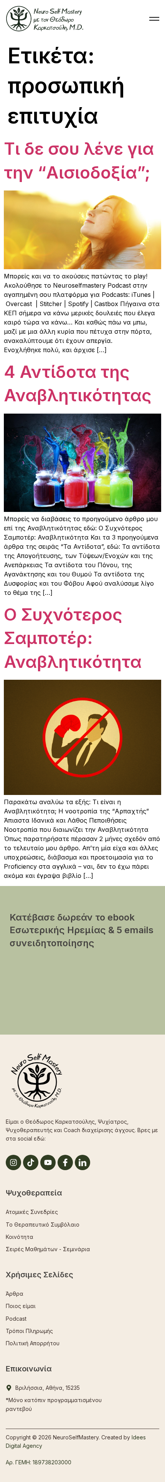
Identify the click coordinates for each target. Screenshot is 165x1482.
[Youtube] (48, 1162)
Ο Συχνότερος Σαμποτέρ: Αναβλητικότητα (73, 638)
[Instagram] (13, 1162)
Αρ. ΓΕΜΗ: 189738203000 (38, 1462)
